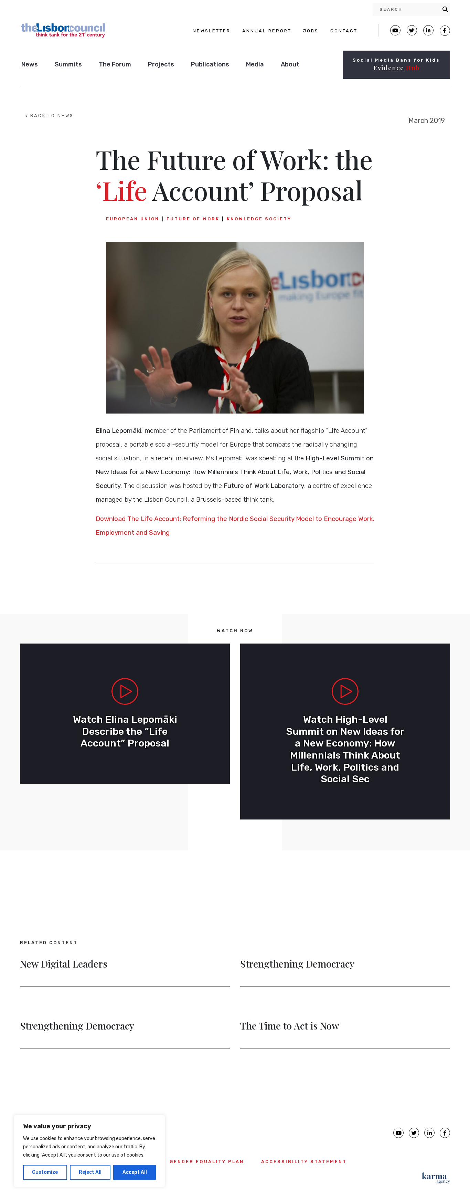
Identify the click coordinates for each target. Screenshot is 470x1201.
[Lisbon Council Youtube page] (395, 30)
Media (255, 64)
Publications (210, 64)
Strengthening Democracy (297, 964)
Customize (45, 1172)
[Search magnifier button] (445, 9)
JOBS (311, 30)
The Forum (115, 64)
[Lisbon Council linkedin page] (429, 1133)
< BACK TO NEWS (49, 115)
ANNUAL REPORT (266, 30)
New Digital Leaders (63, 964)
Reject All (90, 1172)
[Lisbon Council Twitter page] (412, 30)
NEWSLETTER (212, 30)
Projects (161, 64)
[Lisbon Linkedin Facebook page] (428, 30)
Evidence (396, 67)
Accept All (134, 1172)
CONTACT (343, 30)
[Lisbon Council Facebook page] (445, 30)
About (290, 64)
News (29, 64)
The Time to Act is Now (289, 1026)
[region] (89, 1151)
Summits (68, 64)
